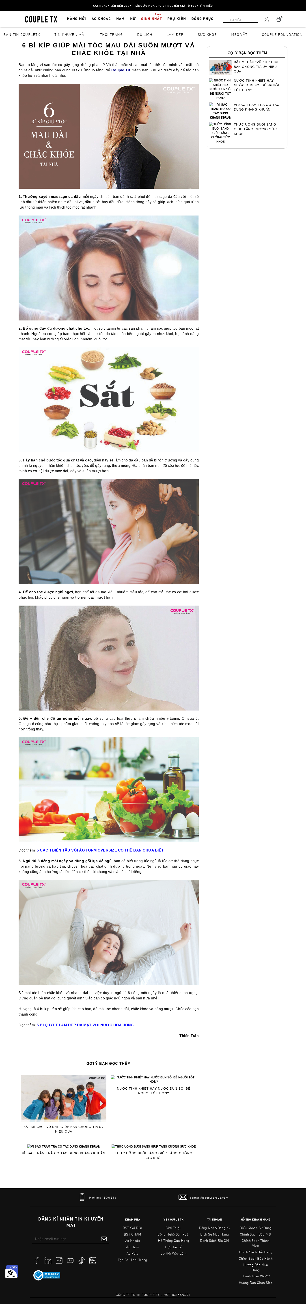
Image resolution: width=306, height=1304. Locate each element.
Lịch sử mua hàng (214, 1234)
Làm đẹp (175, 34)
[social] (36, 1260)
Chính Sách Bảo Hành (256, 1258)
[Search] (2, 2)
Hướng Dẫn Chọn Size (256, 1282)
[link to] (46, 1275)
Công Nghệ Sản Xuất (173, 1234)
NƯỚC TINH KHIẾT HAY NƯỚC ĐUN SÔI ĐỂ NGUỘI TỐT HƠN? (153, 1091)
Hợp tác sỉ (173, 1247)
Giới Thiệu (173, 1227)
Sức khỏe (207, 34)
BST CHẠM (132, 1234)
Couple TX (120, 70)
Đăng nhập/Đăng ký (214, 1227)
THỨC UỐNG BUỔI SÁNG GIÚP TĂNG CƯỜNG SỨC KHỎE (153, 1155)
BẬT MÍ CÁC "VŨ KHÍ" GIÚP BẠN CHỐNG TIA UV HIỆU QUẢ (64, 1129)
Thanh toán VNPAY (255, 1276)
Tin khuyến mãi (70, 34)
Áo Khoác (132, 1240)
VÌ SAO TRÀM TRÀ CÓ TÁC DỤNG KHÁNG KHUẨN (63, 1153)
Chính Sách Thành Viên (256, 1243)
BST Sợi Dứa (132, 1227)
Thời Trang (111, 34)
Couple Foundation (282, 34)
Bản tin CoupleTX (21, 34)
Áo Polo (132, 1253)
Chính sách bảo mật (256, 1234)
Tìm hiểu (206, 5)
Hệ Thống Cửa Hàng (173, 1240)
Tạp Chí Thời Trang (132, 1259)
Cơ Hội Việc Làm (173, 1253)
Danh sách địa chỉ (214, 1240)
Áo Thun (132, 1247)
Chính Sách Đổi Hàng (255, 1252)
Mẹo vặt (239, 34)
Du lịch (145, 34)
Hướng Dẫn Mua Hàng (255, 1267)
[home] (41, 19)
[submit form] (104, 1238)
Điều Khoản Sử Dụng (256, 1227)
